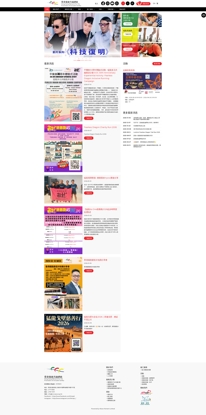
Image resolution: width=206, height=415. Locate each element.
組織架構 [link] (110, 370)
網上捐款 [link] (110, 396)
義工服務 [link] (143, 367)
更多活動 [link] (157, 64)
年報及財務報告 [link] (112, 372)
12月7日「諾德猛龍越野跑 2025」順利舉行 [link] (146, 122)
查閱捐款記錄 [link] (111, 400)
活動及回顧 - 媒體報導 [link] (148, 378)
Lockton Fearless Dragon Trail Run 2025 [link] (146, 132)
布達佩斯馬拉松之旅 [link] (139, 126)
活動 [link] (142, 373)
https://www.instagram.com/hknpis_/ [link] (64, 398)
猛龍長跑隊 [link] (111, 384)
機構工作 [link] (110, 374)
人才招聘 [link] (110, 376)
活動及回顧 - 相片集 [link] (147, 380)
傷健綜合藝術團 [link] (112, 386)
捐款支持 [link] (146, 4)
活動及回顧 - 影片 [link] (147, 382)
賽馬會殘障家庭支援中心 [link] (115, 388)
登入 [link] (96, 4)
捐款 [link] (108, 392)
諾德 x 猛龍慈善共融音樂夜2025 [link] (142, 135)
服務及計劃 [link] (110, 380)
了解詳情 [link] (128, 24)
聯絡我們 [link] (143, 388)
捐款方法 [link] (110, 394)
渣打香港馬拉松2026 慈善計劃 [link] (142, 129)
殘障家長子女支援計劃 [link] (114, 382)
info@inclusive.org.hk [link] (55, 394)
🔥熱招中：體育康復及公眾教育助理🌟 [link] (144, 142)
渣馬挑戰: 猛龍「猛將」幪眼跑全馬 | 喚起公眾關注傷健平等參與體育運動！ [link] (146, 118)
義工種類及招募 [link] (146, 370)
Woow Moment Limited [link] (107, 409)
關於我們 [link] (109, 367)
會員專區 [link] (144, 384)
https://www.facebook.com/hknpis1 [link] (63, 396)
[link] (203, 15)
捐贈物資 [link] (110, 398)
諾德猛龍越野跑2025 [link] (139, 139)
